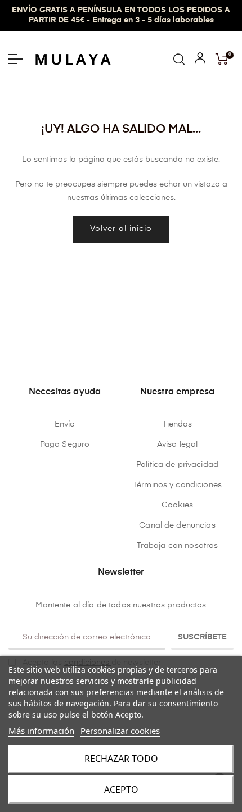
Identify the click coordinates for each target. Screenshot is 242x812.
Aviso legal (177, 444)
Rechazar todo (121, 758)
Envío (65, 424)
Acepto (121, 789)
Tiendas (177, 424)
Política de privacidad (177, 465)
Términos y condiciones (177, 485)
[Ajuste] (200, 61)
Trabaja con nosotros (177, 546)
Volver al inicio (121, 229)
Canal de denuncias (177, 525)
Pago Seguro (65, 444)
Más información (41, 730)
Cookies (177, 505)
